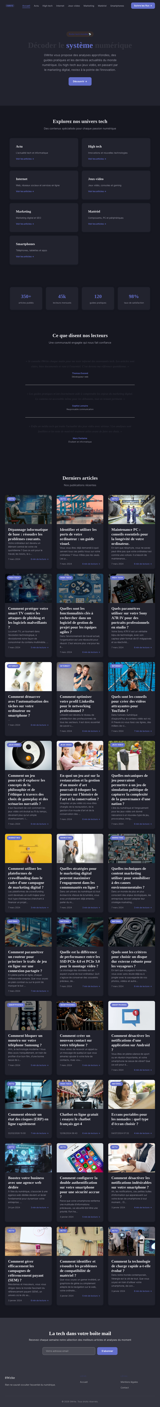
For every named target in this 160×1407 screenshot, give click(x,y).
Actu (36, 5)
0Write (10, 1377)
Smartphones (117, 5)
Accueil (26, 5)
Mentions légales (129, 1382)
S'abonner (107, 1350)
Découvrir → (80, 81)
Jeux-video (74, 5)
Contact (125, 1387)
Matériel (102, 5)
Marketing (89, 5)
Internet (60, 5)
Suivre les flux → (143, 5)
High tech (47, 5)
